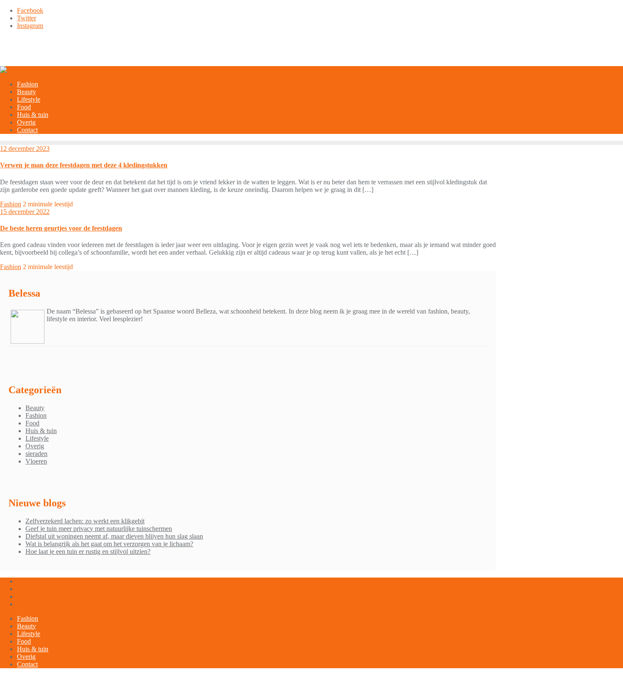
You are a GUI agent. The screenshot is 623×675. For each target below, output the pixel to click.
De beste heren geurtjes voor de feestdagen (61, 228)
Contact (27, 664)
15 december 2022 (25, 211)
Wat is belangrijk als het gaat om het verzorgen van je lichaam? (109, 543)
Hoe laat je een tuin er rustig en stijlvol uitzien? (87, 551)
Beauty (34, 407)
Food (32, 423)
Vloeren (36, 461)
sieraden (36, 453)
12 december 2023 (25, 148)
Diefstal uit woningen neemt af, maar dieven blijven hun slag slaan (114, 536)
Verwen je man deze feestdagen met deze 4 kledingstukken (83, 165)
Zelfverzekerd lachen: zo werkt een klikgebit (85, 521)
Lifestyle (37, 438)
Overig (34, 446)
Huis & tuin (41, 430)
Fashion (10, 204)
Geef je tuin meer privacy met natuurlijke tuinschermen (98, 528)
